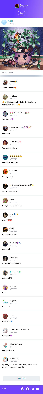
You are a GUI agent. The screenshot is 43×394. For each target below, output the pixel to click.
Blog (21, 13)
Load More (21, 378)
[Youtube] (37, 389)
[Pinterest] (22, 389)
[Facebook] (27, 389)
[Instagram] (32, 389)
